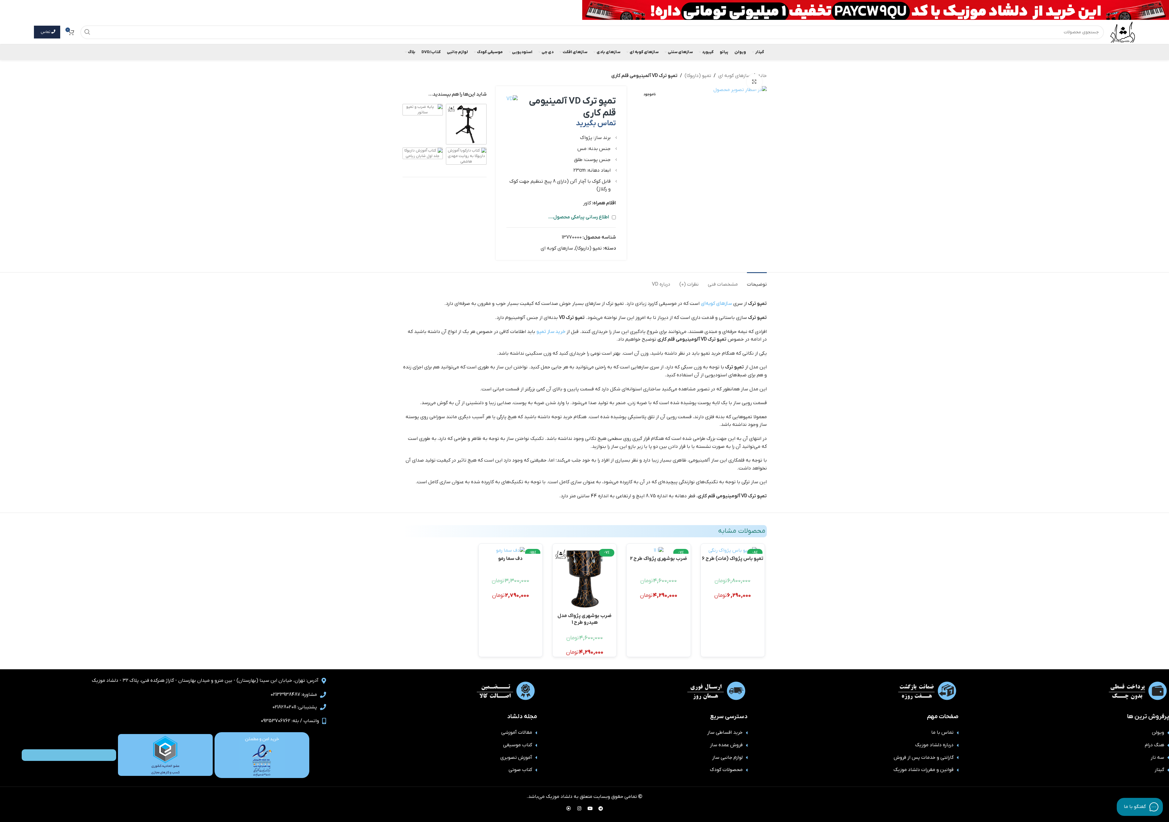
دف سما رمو (510, 559)
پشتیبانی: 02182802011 (294, 707)
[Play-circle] (568, 808)
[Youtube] (589, 808)
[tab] (757, 281)
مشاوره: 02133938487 (293, 695)
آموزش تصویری (516, 757)
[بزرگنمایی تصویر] (754, 81)
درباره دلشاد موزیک (934, 745)
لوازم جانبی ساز (727, 757)
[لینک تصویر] (262, 755)
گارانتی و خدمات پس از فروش (924, 757)
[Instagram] (579, 808)
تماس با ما (942, 732)
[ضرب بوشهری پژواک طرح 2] (658, 550)
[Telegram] (600, 808)
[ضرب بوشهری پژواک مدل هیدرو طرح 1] (584, 579)
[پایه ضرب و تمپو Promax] (466, 123)
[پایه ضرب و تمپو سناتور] (423, 109)
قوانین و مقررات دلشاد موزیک (923, 770)
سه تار (1157, 757)
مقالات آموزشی (516, 732)
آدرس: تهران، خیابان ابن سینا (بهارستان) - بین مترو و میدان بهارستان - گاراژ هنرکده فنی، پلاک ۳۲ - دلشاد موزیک (205, 681)
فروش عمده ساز (726, 745)
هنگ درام (1154, 745)
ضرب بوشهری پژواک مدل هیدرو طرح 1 (584, 619)
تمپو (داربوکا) (698, 76)
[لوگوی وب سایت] (1122, 32)
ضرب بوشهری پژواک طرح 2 (658, 559)
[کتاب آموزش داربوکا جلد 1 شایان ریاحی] (423, 153)
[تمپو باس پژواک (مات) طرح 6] (733, 550)
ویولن (1158, 732)
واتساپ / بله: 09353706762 (290, 721)
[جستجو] (87, 32)
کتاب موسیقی (517, 745)
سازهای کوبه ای (734, 76)
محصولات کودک (726, 770)
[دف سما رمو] (510, 550)
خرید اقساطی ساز (725, 732)
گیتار (1159, 770)
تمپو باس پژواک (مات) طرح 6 (732, 559)
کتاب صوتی (520, 770)
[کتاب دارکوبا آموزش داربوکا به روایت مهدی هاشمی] (466, 156)
